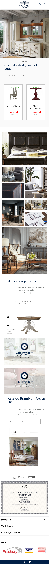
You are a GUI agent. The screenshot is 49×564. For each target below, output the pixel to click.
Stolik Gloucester (35, 107)
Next (46, 34)
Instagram (30, 562)
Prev (2, 34)
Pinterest (24, 562)
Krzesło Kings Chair (13, 107)
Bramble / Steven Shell (24, 422)
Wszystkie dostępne (17, 75)
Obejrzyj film (24, 353)
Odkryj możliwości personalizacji (23, 302)
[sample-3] (24, 34)
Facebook (18, 562)
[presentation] (3, 103)
